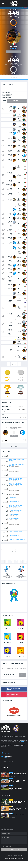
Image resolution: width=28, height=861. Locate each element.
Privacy (6, 858)
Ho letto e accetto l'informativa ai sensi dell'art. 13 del (14, 846)
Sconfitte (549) (6, 88)
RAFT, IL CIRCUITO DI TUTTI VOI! (16, 814)
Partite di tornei (7, 95)
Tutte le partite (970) (7, 87)
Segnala (23, 682)
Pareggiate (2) (13, 88)
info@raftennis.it (7, 753)
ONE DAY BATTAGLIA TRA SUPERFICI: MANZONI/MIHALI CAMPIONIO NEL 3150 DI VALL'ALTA (17, 775)
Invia (22, 674)
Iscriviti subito (6, 757)
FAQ (16, 858)
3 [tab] (14, 609)
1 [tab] (11, 609)
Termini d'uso (11, 858)
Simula (14, 435)
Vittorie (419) (15, 87)
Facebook (4, 761)
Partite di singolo (7, 92)
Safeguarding (20, 858)
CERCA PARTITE (17, 100)
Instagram (11, 761)
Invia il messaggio (14, 849)
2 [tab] (13, 609)
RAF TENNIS (8, 855)
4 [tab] (16, 609)
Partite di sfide (7, 97)
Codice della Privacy (7, 846)
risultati (14, 77)
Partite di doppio (7, 94)
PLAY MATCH (13, 51)
